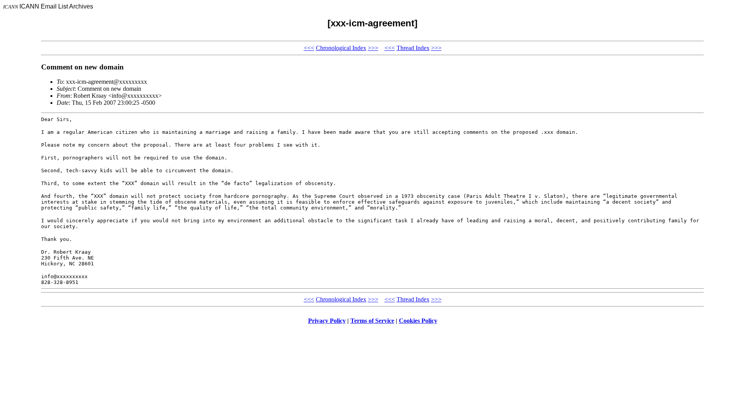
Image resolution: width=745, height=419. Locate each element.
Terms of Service (372, 320)
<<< (309, 48)
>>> (373, 48)
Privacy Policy (327, 320)
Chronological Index (341, 48)
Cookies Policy (418, 320)
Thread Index (413, 48)
